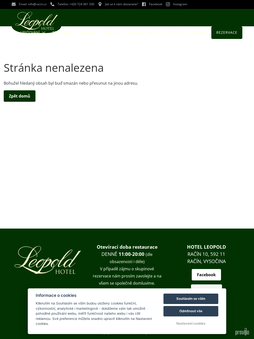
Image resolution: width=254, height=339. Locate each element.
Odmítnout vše (190, 311)
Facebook (206, 274)
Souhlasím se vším (190, 299)
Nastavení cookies (190, 323)
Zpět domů (19, 96)
